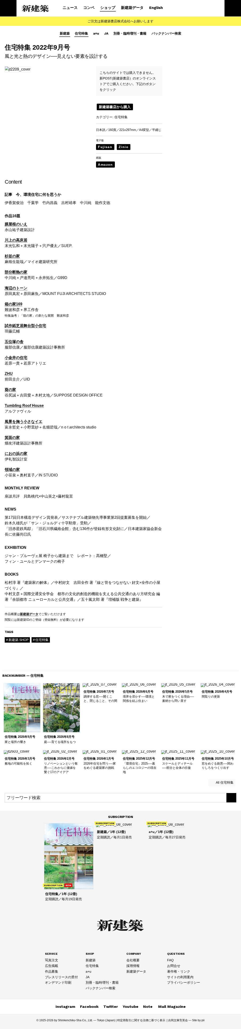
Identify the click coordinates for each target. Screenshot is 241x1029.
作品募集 (51, 971)
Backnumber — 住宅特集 (22, 675)
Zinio (124, 147)
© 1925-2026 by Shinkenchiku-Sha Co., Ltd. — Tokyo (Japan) (75, 1020)
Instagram (65, 1006)
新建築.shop (18, 640)
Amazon (105, 164)
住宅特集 (81, 33)
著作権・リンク (178, 971)
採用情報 (133, 966)
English (156, 7)
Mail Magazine (172, 1006)
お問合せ (173, 966)
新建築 (65, 33)
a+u (96, 33)
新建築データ (132, 7)
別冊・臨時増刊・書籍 (129, 33)
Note (148, 1006)
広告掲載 (51, 966)
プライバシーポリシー (183, 982)
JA (106, 33)
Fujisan (105, 147)
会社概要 (133, 960)
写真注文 (51, 960)
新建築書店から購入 (115, 107)
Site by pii (198, 1020)
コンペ (89, 7)
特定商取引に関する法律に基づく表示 (141, 1020)
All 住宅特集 (224, 782)
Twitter (110, 1006)
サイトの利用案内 (180, 977)
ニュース (70, 7)
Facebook (89, 1006)
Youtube (130, 1006)
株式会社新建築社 (35, 8)
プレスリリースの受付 (61, 977)
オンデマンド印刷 (58, 982)
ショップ (107, 7)
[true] (231, 797)
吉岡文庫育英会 (178, 1020)
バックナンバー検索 (166, 33)
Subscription (120, 817)
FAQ (170, 960)
